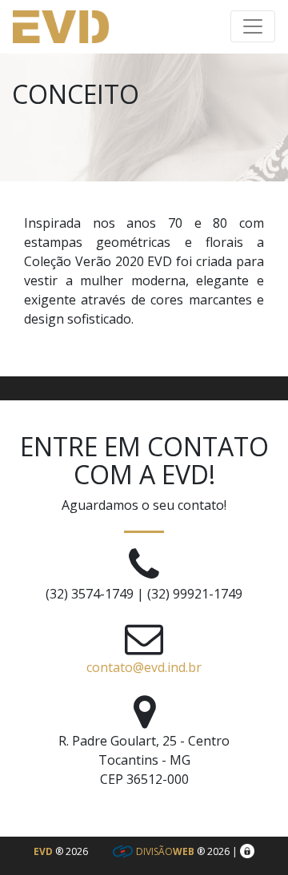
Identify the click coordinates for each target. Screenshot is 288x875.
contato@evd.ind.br (144, 667)
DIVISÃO (164, 851)
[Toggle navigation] (252, 26)
